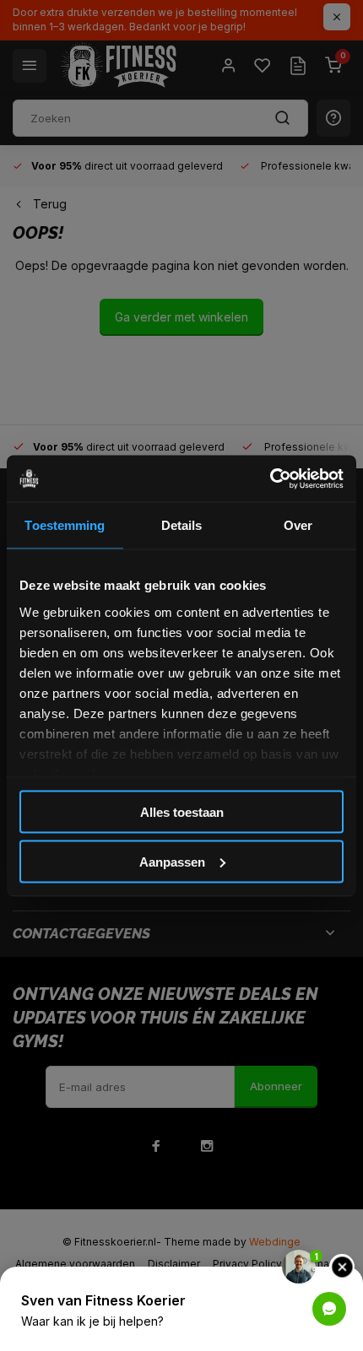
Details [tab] (182, 525)
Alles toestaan (182, 812)
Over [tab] (298, 525)
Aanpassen (172, 861)
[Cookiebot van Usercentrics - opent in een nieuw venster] (270, 478)
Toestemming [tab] (64, 525)
